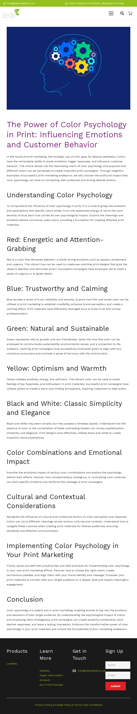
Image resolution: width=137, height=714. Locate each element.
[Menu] (111, 13)
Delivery (45, 670)
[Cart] (130, 13)
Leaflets (12, 663)
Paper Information (51, 675)
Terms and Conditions (88, 704)
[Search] (122, 13)
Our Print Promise (51, 684)
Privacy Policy (43, 704)
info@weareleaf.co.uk (91, 670)
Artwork (45, 680)
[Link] (11, 13)
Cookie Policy (63, 704)
